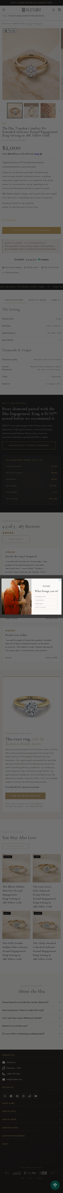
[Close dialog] (60, 580)
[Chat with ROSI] (55, 1185)
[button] (46, 596)
